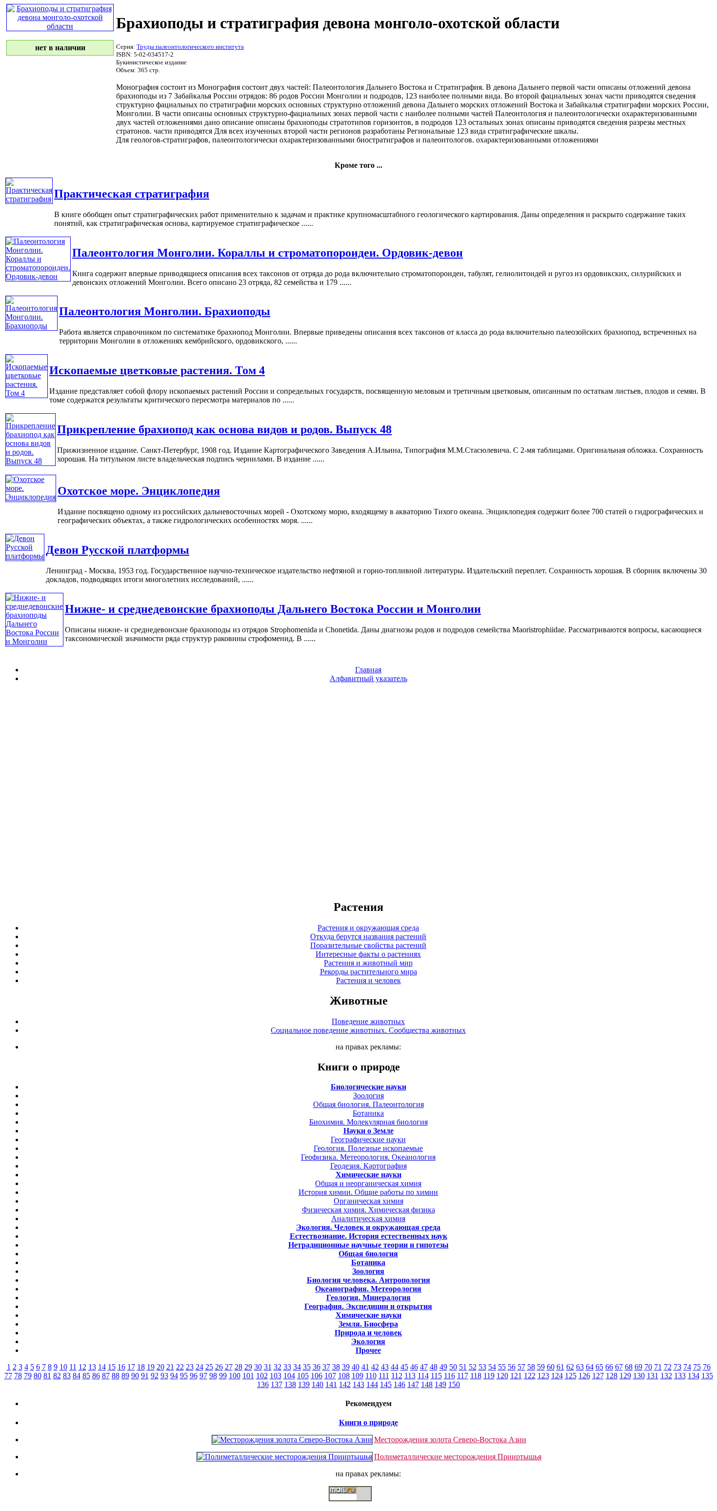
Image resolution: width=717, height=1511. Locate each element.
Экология (368, 1341)
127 (598, 1375)
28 (238, 1367)
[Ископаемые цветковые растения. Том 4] (26, 393)
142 (345, 1384)
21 (170, 1367)
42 (375, 1367)
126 (584, 1375)
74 (687, 1367)
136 (263, 1384)
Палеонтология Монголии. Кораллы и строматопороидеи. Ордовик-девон (267, 252)
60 (551, 1367)
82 (57, 1375)
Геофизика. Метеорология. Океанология (368, 1157)
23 (190, 1367)
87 (106, 1375)
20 (160, 1367)
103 (275, 1375)
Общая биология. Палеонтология (368, 1104)
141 (331, 1384)
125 (571, 1375)
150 (454, 1384)
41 (365, 1367)
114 (423, 1375)
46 (414, 1367)
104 (289, 1375)
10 (63, 1367)
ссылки (358, 1505)
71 (658, 1367)
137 (276, 1384)
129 (625, 1375)
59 (541, 1367)
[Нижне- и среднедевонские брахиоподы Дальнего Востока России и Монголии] (34, 641)
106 (316, 1375)
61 (560, 1367)
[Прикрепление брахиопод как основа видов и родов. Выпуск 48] (30, 461)
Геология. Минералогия (368, 1297)
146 (399, 1384)
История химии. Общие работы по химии (368, 1192)
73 (677, 1367)
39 (346, 1367)
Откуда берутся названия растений (368, 936)
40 (355, 1367)
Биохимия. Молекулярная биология (368, 1122)
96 (194, 1375)
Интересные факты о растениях (368, 954)
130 (639, 1375)
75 (697, 1367)
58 (531, 1367)
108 (344, 1375)
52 (473, 1367)
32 (277, 1367)
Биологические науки (368, 1087)
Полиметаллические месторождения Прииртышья (457, 1456)
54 (492, 1367)
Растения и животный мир (368, 963)
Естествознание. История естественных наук (368, 1236)
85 (86, 1375)
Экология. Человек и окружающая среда (368, 1227)
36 (316, 1367)
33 (287, 1367)
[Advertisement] (358, 790)
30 (258, 1367)
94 (174, 1375)
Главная (368, 669)
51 (463, 1367)
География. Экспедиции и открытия (368, 1306)
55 (502, 1367)
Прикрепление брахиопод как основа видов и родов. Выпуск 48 (224, 429)
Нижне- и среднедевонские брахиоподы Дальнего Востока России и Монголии (273, 609)
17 (131, 1367)
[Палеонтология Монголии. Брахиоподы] (31, 326)
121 (516, 1375)
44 (394, 1367)
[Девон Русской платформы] (25, 556)
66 (609, 1367)
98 (213, 1375)
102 (262, 1375)
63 (580, 1367)
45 (404, 1367)
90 (135, 1375)
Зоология (368, 1095)
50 (453, 1367)
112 (396, 1375)
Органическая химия (368, 1201)
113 (410, 1375)
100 (234, 1375)
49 (443, 1367)
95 (184, 1375)
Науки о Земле (368, 1131)
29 (248, 1367)
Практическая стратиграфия (131, 193)
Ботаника (368, 1113)
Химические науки (368, 1174)
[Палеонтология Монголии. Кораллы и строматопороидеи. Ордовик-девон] (38, 276)
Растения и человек (368, 980)
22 (180, 1367)
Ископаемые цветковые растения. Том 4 (157, 370)
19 (151, 1367)
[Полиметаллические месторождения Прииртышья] (284, 1456)
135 (707, 1375)
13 (92, 1367)
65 (599, 1367)
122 (530, 1375)
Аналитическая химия (368, 1218)
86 (96, 1375)
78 (18, 1375)
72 (668, 1367)
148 (427, 1384)
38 (336, 1367)
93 (164, 1375)
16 (121, 1367)
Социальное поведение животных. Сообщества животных (368, 1030)
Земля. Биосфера (368, 1324)
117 (462, 1375)
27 (229, 1367)
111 (383, 1375)
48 (434, 1367)
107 (330, 1375)
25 (209, 1367)
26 (219, 1367)
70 (648, 1367)
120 (502, 1375)
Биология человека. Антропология (368, 1280)
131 (652, 1375)
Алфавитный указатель (368, 678)
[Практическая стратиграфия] (29, 199)
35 (307, 1367)
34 (297, 1367)
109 (357, 1375)
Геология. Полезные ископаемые (368, 1148)
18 (141, 1367)
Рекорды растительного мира (368, 971)
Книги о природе (368, 1422)
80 (37, 1375)
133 (680, 1375)
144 (372, 1384)
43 (385, 1367)
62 (570, 1367)
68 (629, 1367)
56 (512, 1367)
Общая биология (368, 1253)
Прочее (368, 1350)
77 (8, 1375)
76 (707, 1367)
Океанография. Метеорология (368, 1289)
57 (521, 1367)
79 (28, 1375)
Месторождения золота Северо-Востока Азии (450, 1439)
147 (413, 1384)
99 (223, 1375)
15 (112, 1367)
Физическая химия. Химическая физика (368, 1210)
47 (424, 1367)
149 (440, 1384)
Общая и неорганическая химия (368, 1183)
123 (543, 1375)
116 (449, 1375)
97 (203, 1375)
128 (611, 1375)
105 (303, 1375)
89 (125, 1375)
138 (290, 1384)
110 (371, 1375)
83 (67, 1375)
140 (317, 1384)
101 (248, 1375)
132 (666, 1375)
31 (268, 1367)
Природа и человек (368, 1333)
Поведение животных (368, 1021)
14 (102, 1367)
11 (73, 1367)
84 (76, 1375)
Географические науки (368, 1139)
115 (436, 1375)
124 (557, 1375)
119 (489, 1375)
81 (47, 1375)
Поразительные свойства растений (368, 945)
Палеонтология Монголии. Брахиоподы (164, 311)
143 (358, 1384)
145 (386, 1384)
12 (82, 1367)
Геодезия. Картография (368, 1166)
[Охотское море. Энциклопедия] (31, 497)
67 (619, 1367)
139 (304, 1384)
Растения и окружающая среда (368, 928)
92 (155, 1375)
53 (482, 1367)
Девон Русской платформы (117, 550)
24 (199, 1367)
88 (116, 1375)
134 (693, 1375)
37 (326, 1367)
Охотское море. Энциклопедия (139, 490)
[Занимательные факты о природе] (240, 33)
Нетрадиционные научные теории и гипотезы (368, 1245)
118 (475, 1375)
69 (638, 1367)
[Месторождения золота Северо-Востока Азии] (292, 1439)
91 (145, 1375)
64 (590, 1367)
